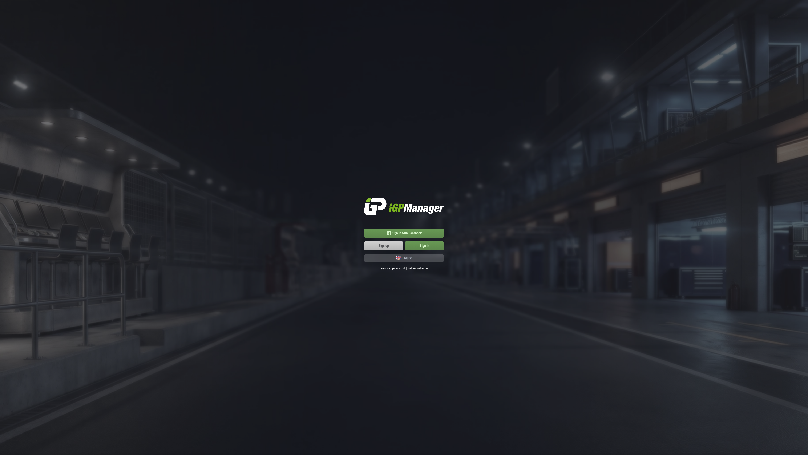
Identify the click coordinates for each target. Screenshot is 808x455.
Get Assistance (418, 268)
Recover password (392, 268)
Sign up (384, 246)
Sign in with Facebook (407, 233)
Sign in (424, 246)
